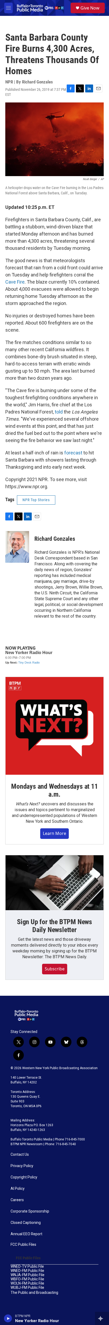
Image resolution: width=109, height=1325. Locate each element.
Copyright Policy (24, 1177)
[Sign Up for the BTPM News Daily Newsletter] (54, 882)
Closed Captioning (26, 1223)
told (59, 412)
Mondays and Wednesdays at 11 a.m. (54, 790)
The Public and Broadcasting (34, 1293)
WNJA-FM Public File (27, 1275)
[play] (8, 1318)
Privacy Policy (22, 1166)
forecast (73, 452)
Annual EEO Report (26, 1234)
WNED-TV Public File (27, 1266)
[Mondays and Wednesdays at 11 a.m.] (54, 726)
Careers (17, 1200)
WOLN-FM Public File (27, 1283)
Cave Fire (15, 282)
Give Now (89, 8)
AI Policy (18, 1189)
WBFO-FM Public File (27, 1279)
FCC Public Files (23, 1245)
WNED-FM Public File (27, 1271)
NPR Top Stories (36, 500)
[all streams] (102, 1318)
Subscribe (55, 969)
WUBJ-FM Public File (27, 1288)
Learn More (54, 833)
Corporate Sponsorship (30, 1211)
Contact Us (20, 1155)
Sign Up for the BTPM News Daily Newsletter (54, 926)
